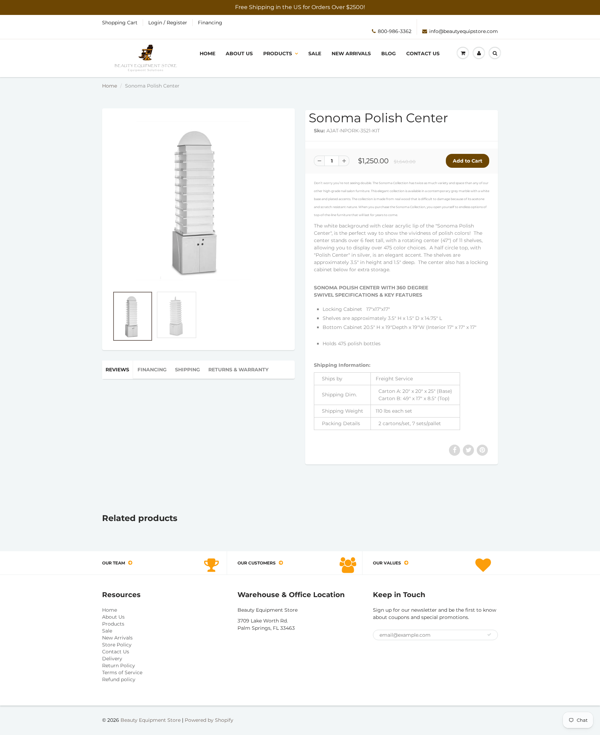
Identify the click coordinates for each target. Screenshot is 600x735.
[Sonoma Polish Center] (198, 201)
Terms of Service (122, 672)
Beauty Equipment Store (150, 720)
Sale (314, 53)
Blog (388, 53)
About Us (239, 53)
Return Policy (118, 665)
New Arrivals (351, 53)
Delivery (112, 658)
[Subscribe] (489, 634)
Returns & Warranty (238, 369)
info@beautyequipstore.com (463, 31)
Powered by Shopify (209, 720)
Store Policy (117, 645)
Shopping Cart (120, 22)
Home (207, 53)
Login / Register (167, 22)
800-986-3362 (394, 31)
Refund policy (118, 679)
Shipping (187, 369)
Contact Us (423, 53)
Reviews (117, 369)
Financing (210, 22)
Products (277, 53)
